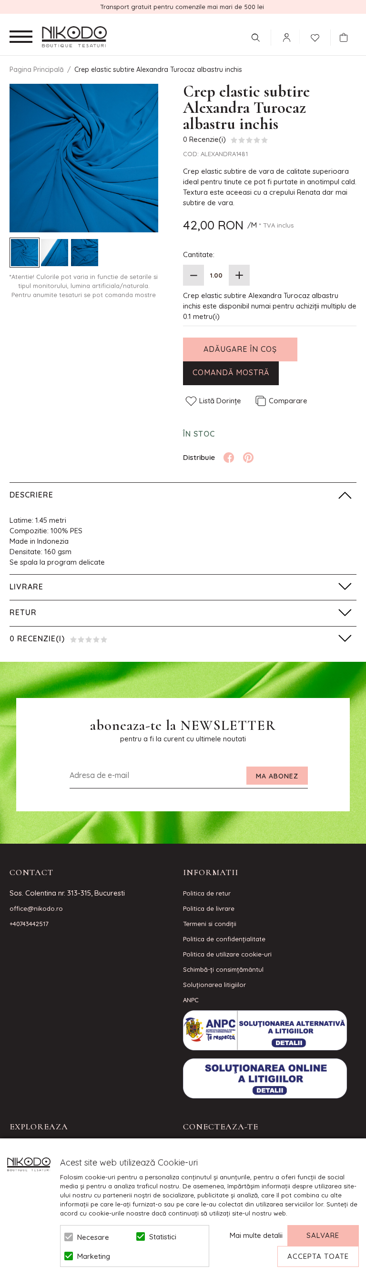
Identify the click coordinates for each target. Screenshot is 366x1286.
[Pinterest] (248, 457)
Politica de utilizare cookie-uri (227, 954)
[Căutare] (255, 38)
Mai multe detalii (256, 1235)
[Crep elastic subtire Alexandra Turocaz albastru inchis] (24, 252)
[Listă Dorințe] (315, 37)
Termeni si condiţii (209, 923)
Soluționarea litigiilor (214, 984)
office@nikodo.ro (36, 908)
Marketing (93, 1256)
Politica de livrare (208, 908)
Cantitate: (198, 254)
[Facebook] (228, 457)
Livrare (26, 586)
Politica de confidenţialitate (224, 939)
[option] (84, 158)
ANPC (191, 1000)
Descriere (31, 494)
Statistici (162, 1236)
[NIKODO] (74, 37)
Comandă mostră (231, 372)
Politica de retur (207, 893)
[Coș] (346, 38)
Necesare (93, 1237)
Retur (23, 612)
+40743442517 (29, 923)
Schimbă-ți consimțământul (223, 969)
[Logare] (286, 38)
